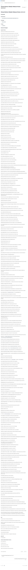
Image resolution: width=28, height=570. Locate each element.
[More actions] (26, 7)
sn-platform (3, 25)
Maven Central (4, 21)
